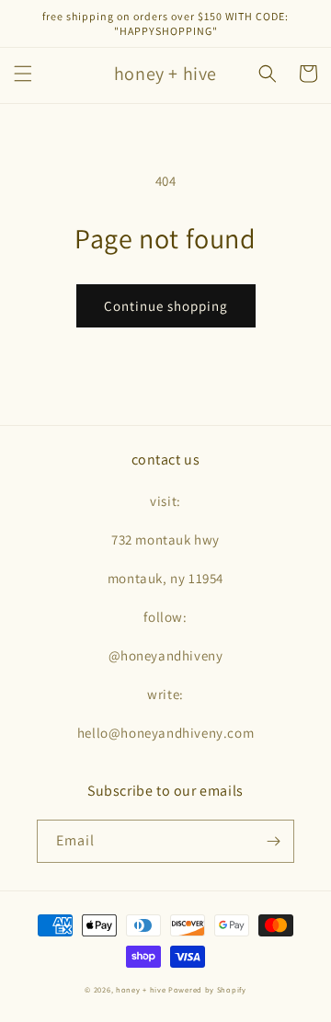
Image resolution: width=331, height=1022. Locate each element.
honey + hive (141, 989)
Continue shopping (166, 306)
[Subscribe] (273, 841)
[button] (23, 73)
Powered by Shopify (207, 989)
